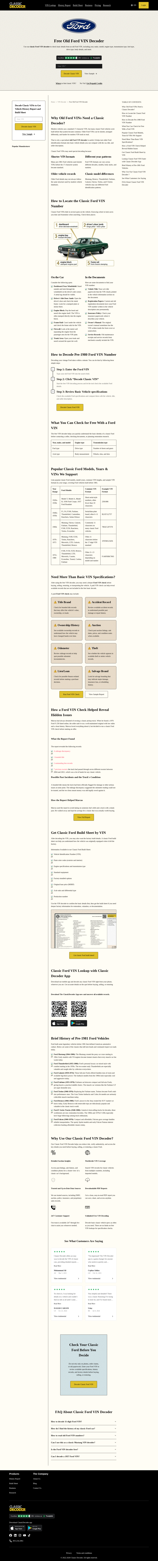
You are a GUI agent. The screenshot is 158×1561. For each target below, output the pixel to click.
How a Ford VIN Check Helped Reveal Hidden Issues (134, 147)
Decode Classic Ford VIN (69, 407)
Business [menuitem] (88, 5)
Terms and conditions (84, 1553)
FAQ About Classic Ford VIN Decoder (133, 183)
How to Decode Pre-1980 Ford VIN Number (133, 121)
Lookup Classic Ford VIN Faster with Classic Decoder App (134, 160)
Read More (57, 1266)
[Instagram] (20, 1535)
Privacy (69, 1553)
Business (12, 1488)
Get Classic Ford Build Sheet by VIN (134, 153)
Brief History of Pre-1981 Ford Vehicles (133, 166)
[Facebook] (10, 1535)
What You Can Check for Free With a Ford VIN (133, 127)
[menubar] (78, 5)
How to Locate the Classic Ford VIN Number (133, 114)
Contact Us (37, 1488)
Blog (35, 1483)
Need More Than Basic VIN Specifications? (132, 140)
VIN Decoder (61, 102)
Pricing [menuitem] (98, 5)
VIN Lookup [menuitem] (50, 5)
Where (58, 83)
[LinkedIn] (15, 1535)
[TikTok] (29, 1535)
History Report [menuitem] (64, 5)
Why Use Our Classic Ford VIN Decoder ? (134, 173)
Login (143, 5)
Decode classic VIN (28, 127)
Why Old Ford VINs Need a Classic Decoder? (132, 108)
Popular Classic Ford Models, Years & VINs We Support (133, 134)
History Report (14, 1479)
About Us (36, 1479)
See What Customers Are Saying (134, 178)
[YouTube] (24, 1535)
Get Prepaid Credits (94, 83)
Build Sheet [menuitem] (78, 5)
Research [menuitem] (107, 5)
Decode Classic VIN (71, 74)
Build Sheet (13, 1483)
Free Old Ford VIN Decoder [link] (78, 102)
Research (12, 1493)
